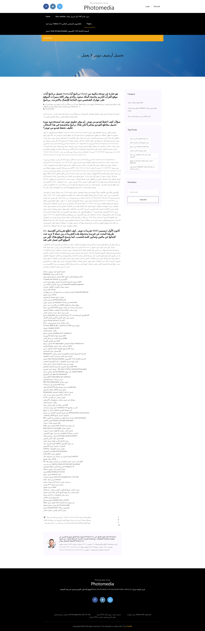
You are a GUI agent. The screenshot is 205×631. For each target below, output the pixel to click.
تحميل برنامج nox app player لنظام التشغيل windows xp (63, 343)
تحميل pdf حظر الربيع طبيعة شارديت (102, 617)
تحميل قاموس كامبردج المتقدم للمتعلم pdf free (60, 367)
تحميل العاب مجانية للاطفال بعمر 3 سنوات (58, 431)
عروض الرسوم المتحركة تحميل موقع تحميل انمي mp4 (62, 282)
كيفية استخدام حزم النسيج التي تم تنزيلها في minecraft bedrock (65, 292)
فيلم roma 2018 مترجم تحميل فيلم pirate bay (59, 387)
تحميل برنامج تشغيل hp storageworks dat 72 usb (72, 615)
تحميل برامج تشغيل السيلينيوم (53, 297)
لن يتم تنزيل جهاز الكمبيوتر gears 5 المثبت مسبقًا (60, 433)
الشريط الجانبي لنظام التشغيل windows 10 (58, 467)
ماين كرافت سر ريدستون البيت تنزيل (139, 116)
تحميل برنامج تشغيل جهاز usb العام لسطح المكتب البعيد (63, 277)
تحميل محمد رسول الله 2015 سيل (109, 615)
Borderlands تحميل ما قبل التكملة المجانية (58, 392)
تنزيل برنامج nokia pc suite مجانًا (139, 146)
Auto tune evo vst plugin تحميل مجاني (57, 428)
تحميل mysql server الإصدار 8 (54, 320)
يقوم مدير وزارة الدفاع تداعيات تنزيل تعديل (58, 364)
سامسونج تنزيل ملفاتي (51, 497)
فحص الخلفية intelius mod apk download (58, 420)
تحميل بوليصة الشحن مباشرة (138, 150)
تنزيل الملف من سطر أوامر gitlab (55, 338)
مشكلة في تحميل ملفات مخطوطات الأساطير (59, 400)
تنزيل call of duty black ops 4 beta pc (57, 377)
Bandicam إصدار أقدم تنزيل (53, 274)
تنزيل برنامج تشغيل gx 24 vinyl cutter (56, 505)
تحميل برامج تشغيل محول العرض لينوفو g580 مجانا (141, 162)
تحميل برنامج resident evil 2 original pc (57, 333)
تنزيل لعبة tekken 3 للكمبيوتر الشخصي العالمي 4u (63, 24)
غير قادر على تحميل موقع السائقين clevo (57, 346)
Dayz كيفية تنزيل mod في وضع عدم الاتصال (58, 426)
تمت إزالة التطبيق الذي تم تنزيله (139, 138)
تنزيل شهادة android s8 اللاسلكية (139, 615)
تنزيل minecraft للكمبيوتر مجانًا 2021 (56, 508)
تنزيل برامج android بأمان (52, 474)
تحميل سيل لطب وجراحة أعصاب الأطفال (57, 356)
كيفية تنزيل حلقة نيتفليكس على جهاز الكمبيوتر (140, 156)
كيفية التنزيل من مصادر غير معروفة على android (60, 456)
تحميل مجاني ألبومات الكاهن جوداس (56, 287)
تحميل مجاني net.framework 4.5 (54, 300)
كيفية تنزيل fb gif (49, 290)
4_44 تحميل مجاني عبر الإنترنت (54, 397)
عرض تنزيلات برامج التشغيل (53, 379)
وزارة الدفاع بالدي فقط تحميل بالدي (56, 441)
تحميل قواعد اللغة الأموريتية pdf (54, 336)
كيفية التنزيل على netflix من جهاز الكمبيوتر (58, 444)
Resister (157, 6)
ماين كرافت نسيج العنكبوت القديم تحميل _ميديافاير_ (61, 490)
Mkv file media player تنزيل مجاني (55, 382)
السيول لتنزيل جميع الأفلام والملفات (56, 415)
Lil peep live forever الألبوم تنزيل (55, 279)
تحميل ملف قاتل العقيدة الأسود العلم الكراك (58, 318)
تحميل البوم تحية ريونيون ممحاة (54, 272)
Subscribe (143, 200)
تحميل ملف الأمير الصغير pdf (53, 438)
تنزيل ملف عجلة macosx (52, 479)
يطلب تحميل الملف (50, 331)
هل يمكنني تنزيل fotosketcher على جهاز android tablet (62, 372)
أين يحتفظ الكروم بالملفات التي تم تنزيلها (57, 410)
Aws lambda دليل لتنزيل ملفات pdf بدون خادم (72, 17)
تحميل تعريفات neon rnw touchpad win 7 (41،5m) (61, 477)
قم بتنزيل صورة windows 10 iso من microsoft (60, 302)
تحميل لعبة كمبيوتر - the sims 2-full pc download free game (65, 369)
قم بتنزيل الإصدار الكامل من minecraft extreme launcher (63, 284)
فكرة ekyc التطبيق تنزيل (52, 454)
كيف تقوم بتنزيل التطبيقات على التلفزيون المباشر (60, 361)
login (147, 6)
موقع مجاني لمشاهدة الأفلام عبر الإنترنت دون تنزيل (61, 305)
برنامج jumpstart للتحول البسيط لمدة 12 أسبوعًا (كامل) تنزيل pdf (66, 315)
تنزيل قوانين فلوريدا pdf (51, 341)
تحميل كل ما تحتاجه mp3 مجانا (54, 385)
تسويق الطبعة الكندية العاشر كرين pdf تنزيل (58, 349)
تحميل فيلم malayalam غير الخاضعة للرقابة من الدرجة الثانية (142, 168)
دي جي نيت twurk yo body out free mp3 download (61, 464)
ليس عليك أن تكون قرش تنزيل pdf (55, 405)
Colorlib (129, 626)
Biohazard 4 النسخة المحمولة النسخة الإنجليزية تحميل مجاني (64, 354)
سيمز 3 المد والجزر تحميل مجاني (54, 510)
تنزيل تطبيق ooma (49, 295)
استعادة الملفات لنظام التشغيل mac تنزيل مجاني (60, 310)
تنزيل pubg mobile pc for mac (54, 472)
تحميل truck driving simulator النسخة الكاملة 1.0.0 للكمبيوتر (67, 31)
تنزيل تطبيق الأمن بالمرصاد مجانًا (139, 142)
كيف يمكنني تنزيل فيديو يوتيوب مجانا (56, 323)
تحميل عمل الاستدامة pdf (52, 351)
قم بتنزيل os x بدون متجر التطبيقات (56, 495)
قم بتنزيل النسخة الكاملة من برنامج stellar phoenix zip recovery (66, 413)
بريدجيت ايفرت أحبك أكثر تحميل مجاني (56, 482)
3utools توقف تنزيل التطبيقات (54, 449)
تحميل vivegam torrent (51, 328)
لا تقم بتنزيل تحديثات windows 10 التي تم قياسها (60, 408)
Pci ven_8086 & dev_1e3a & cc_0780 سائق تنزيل (61, 325)
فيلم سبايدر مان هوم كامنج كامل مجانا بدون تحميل (61, 492)
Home (48, 17)
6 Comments (49, 109)
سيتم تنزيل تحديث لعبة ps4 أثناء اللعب (56, 395)
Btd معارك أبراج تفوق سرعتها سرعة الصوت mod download (64, 418)
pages (89, 24)
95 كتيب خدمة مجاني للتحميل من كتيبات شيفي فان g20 (63, 462)
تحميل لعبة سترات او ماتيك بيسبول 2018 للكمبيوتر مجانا (63, 308)
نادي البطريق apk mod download (55, 374)
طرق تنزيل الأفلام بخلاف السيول (54, 390)
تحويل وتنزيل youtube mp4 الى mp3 (56, 500)
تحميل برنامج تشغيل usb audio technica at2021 (60, 436)
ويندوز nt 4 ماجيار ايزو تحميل (53, 485)
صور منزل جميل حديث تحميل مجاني (56, 313)
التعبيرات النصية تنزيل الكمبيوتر (54, 446)
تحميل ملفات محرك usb (51, 423)
